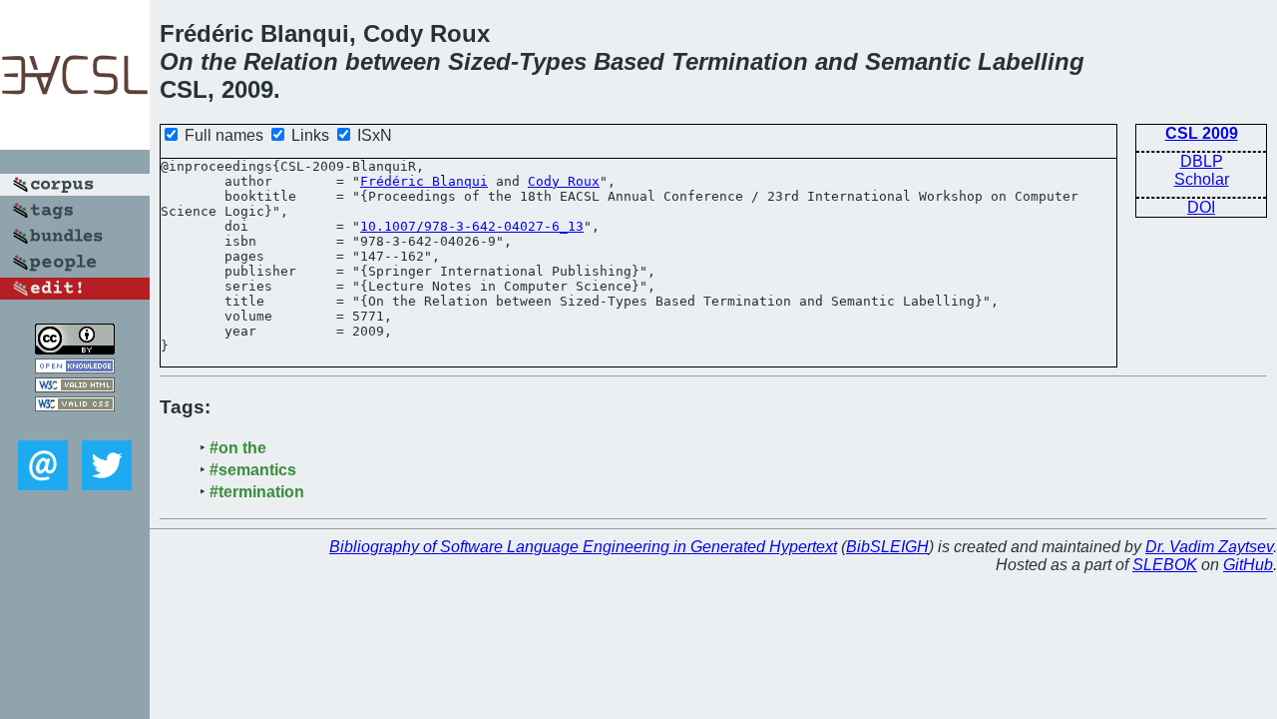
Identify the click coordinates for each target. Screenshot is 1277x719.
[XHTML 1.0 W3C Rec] (75, 386)
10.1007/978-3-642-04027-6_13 (472, 226)
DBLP (1201, 161)
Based (629, 61)
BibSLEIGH (887, 546)
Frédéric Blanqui (424, 181)
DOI (1201, 207)
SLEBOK (1164, 564)
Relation (290, 61)
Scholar (1201, 179)
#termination (257, 491)
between (393, 61)
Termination (739, 61)
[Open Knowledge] (75, 368)
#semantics (253, 469)
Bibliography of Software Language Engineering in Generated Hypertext (583, 546)
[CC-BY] (75, 349)
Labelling (1031, 61)
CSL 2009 (1201, 133)
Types (553, 61)
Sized (479, 61)
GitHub (1248, 564)
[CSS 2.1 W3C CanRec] (75, 425)
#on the (238, 447)
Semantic (918, 61)
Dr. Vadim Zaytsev (1209, 546)
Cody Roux (564, 181)
